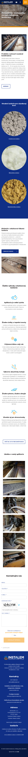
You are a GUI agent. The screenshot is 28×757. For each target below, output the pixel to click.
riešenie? (6, 86)
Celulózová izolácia (14, 139)
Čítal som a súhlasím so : (14, 632)
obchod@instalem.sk (14, 682)
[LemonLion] (17, 751)
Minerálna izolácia (14, 173)
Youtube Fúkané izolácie (14, 718)
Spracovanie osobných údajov (14, 722)
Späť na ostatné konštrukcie (14, 441)
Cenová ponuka (8, 251)
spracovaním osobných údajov (14, 632)
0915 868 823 (14, 680)
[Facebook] (20, 2)
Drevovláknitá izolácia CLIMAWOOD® (14, 734)
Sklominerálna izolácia (14, 207)
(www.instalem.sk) (14, 688)
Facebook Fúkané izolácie (14, 716)
